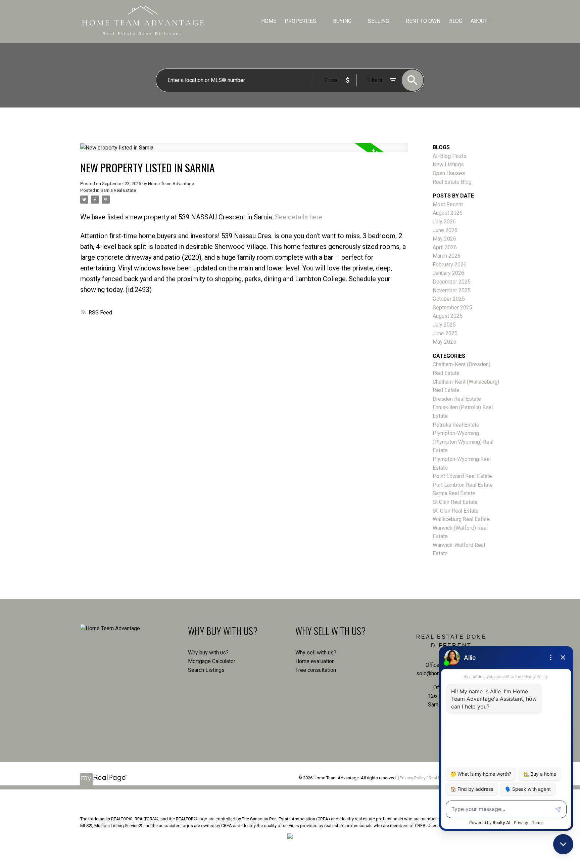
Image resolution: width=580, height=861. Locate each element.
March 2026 (447, 256)
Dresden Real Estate (457, 399)
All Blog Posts (450, 156)
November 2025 (452, 290)
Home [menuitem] (268, 21)
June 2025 (445, 333)
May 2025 (444, 342)
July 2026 (444, 221)
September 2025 (452, 307)
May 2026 (444, 238)
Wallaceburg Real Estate (461, 519)
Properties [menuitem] (300, 21)
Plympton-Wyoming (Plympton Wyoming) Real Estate (463, 442)
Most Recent (448, 204)
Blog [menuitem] (455, 21)
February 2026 (450, 264)
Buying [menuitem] (342, 21)
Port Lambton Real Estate (463, 485)
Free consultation (315, 670)
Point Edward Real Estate (462, 476)
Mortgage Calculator (211, 661)
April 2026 (445, 247)
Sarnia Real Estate (118, 190)
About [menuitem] (479, 21)
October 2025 (449, 299)
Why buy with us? (208, 652)
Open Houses (449, 173)
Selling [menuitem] (378, 21)
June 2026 (445, 230)
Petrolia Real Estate (456, 425)
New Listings (448, 164)
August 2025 (448, 316)
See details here (299, 217)
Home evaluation (315, 661)
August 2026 (448, 213)
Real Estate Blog (452, 182)
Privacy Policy (413, 777)
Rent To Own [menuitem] (423, 21)
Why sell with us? (315, 652)
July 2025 (444, 324)
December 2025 (452, 281)
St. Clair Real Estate (456, 511)
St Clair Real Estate (455, 502)
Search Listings (206, 670)
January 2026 (448, 273)
